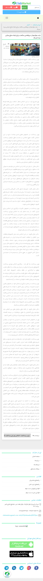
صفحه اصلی (36, 456)
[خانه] (21, 2)
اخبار (28, 24)
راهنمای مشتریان (34, 480)
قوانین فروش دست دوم (32, 488)
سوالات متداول (35, 469)
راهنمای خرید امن (34, 484)
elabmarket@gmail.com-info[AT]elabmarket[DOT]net (20, 515)
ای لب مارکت (36, 24)
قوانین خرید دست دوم (33, 493)
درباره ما (37, 460)
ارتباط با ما (37, 465)
